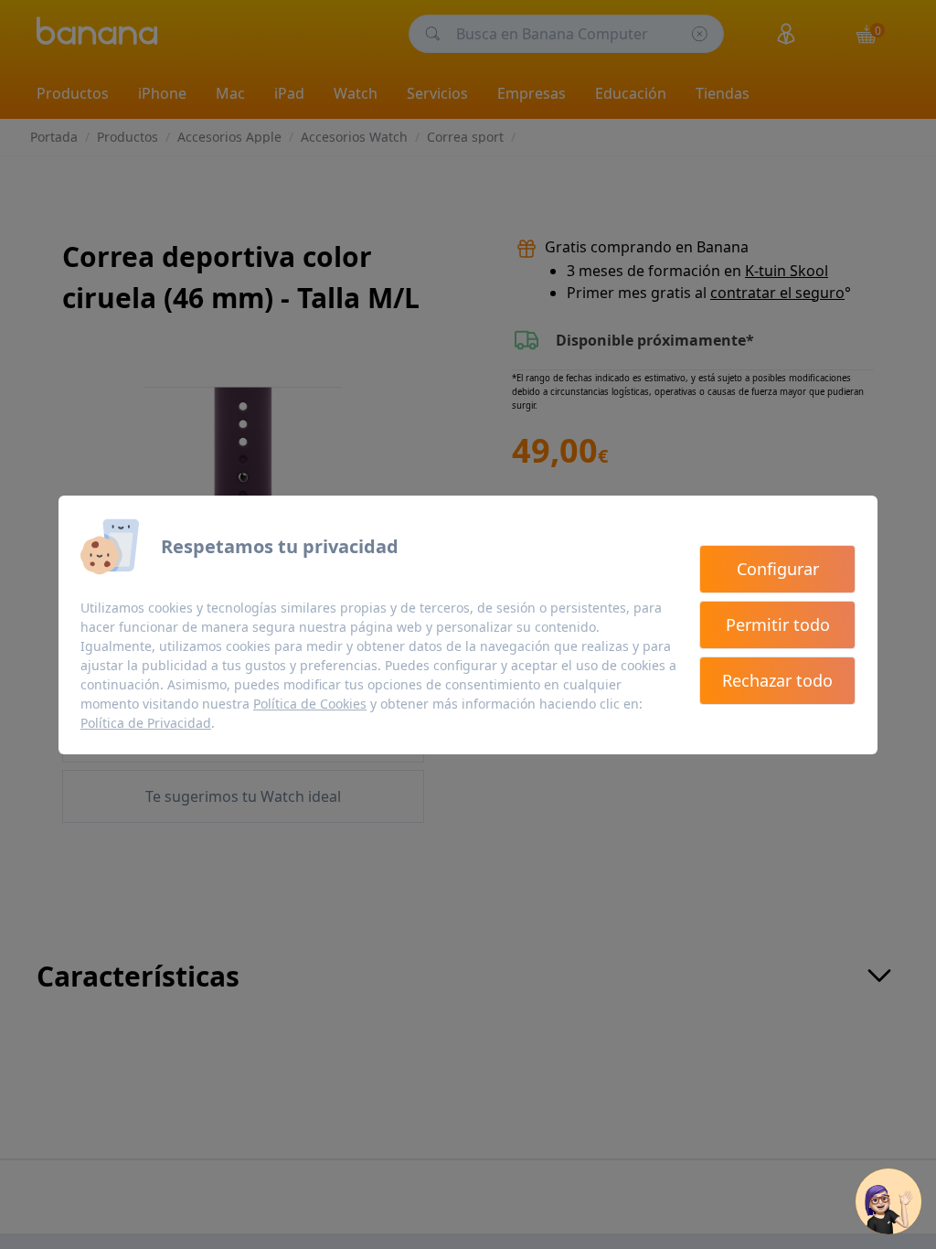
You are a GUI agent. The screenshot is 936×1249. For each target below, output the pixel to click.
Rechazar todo (777, 680)
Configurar (778, 569)
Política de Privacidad (145, 722)
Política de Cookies (310, 703)
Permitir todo (778, 624)
